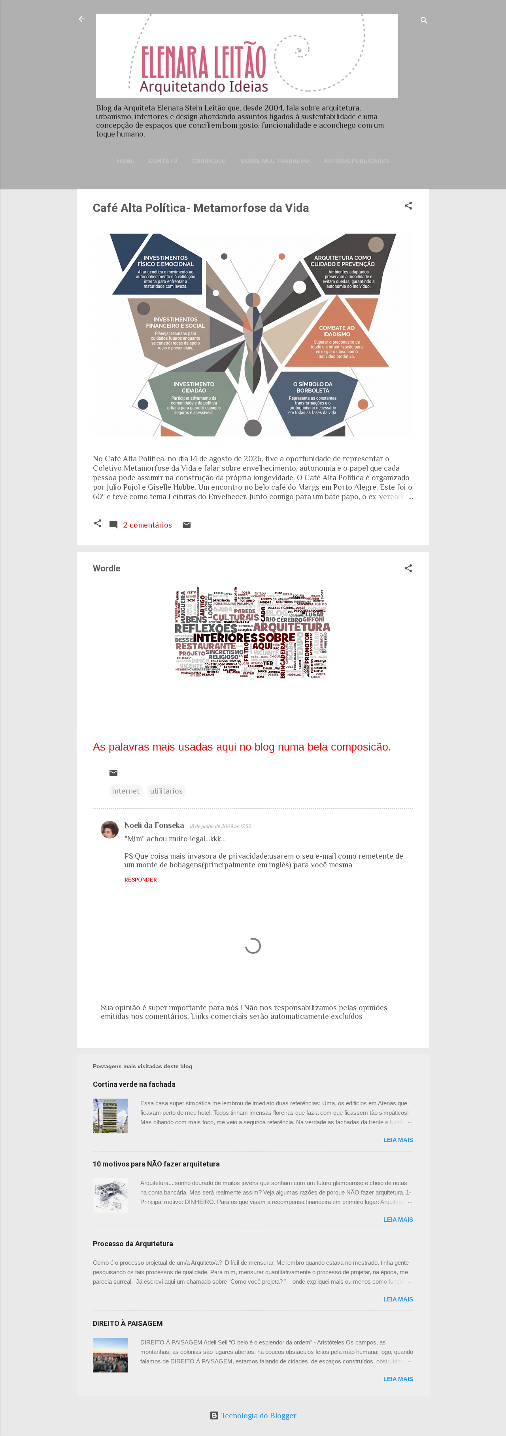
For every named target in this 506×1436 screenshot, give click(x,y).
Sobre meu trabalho (275, 161)
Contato (163, 161)
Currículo (209, 161)
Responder (141, 879)
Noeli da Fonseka (155, 825)
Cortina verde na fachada (134, 1084)
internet (126, 790)
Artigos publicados (357, 161)
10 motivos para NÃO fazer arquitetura (156, 1164)
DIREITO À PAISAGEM (128, 1323)
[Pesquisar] (424, 21)
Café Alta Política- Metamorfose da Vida (201, 208)
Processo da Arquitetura (133, 1243)
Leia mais (398, 1139)
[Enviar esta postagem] (186, 526)
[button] (408, 206)
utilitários (166, 790)
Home (125, 161)
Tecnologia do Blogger (257, 1415)
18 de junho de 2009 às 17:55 (220, 826)
